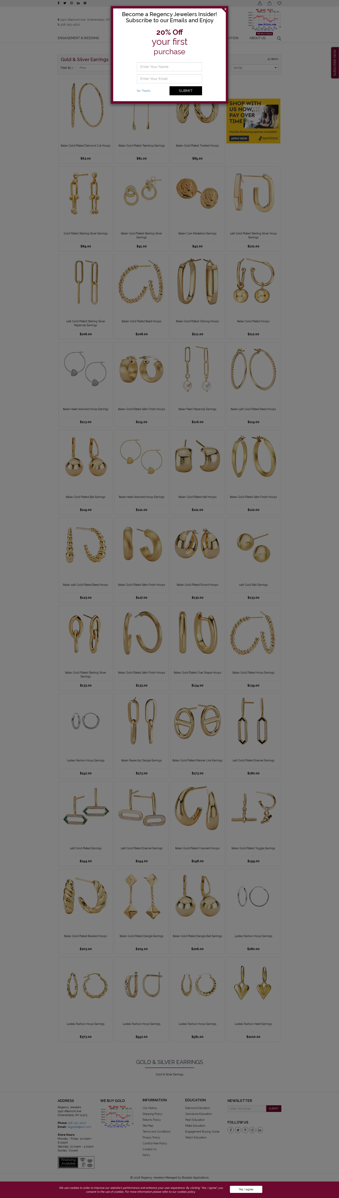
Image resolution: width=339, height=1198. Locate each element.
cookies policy (186, 1191)
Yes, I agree (246, 1189)
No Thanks (143, 90)
